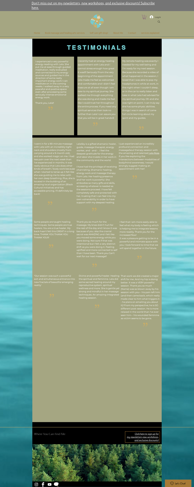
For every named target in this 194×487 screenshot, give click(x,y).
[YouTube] (49, 484)
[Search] (159, 21)
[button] (144, 17)
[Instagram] (36, 484)
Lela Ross (153, 153)
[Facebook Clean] (43, 484)
